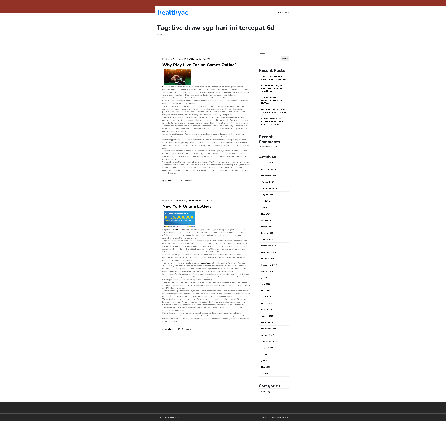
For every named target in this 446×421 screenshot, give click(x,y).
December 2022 (268, 322)
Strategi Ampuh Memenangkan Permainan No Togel (273, 100)
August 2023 (267, 271)
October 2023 (267, 258)
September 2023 (269, 265)
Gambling (265, 391)
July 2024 (265, 201)
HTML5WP (284, 417)
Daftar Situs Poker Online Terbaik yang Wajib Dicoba (273, 110)
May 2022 (265, 367)
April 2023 (266, 297)
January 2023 (267, 316)
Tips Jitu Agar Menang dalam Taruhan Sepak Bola (273, 77)
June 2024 (266, 207)
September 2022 (269, 341)
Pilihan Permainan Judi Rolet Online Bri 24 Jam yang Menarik (271, 88)
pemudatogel (205, 263)
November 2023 (268, 252)
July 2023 (265, 277)
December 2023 (268, 246)
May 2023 (265, 290)
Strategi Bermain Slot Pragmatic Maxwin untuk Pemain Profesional (272, 121)
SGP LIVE (166, 86)
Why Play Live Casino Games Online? (199, 65)
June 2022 (266, 360)
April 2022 (266, 373)
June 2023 (266, 284)
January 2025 (267, 163)
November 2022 (268, 328)
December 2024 (268, 169)
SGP (176, 229)
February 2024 (268, 233)
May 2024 (265, 214)
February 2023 (268, 309)
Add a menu (283, 12)
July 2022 (265, 354)
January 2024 (267, 239)
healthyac (170, 12)
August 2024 (267, 195)
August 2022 (267, 348)
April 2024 (266, 220)
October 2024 (267, 182)
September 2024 (269, 188)
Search (262, 53)
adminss (171, 180)
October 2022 (267, 335)
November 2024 (268, 175)
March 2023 (266, 303)
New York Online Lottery (187, 206)
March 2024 (266, 226)
